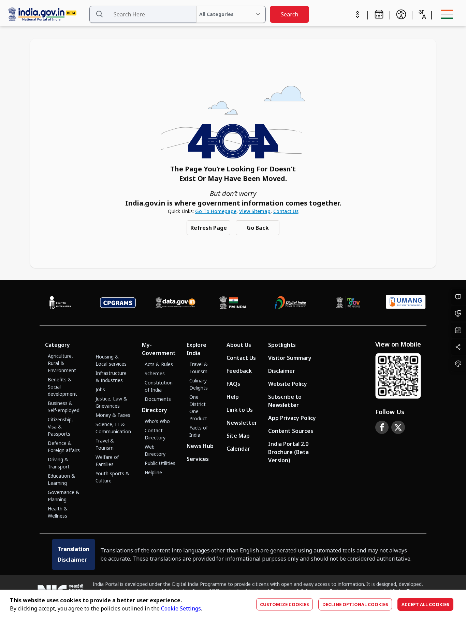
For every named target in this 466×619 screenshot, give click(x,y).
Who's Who (157, 421)
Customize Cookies (284, 604)
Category (57, 345)
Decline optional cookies (355, 604)
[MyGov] (348, 302)
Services (198, 459)
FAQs (233, 384)
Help (233, 396)
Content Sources (290, 431)
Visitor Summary (289, 358)
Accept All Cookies (425, 604)
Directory (154, 410)
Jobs (100, 389)
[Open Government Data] (175, 302)
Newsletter (242, 422)
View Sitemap (255, 211)
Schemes (155, 373)
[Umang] (405, 302)
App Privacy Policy (292, 418)
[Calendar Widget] (379, 14)
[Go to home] (47, 15)
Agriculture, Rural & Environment (62, 363)
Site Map (238, 435)
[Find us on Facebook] (382, 427)
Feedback (239, 371)
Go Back (258, 227)
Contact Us (285, 211)
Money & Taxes (113, 415)
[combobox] (422, 14)
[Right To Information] (60, 302)
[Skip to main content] (357, 14)
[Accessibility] (401, 14)
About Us (239, 345)
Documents (158, 399)
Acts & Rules (159, 364)
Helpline (153, 472)
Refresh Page (208, 227)
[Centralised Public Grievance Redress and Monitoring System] (118, 302)
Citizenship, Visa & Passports (60, 426)
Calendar (238, 448)
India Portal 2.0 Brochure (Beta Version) (288, 452)
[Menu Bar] (447, 14)
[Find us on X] (398, 427)
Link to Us (240, 409)
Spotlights (282, 345)
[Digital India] (290, 302)
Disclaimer (281, 371)
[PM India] (233, 302)
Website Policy (287, 384)
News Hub (200, 446)
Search (289, 14)
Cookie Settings (181, 608)
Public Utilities (160, 463)
